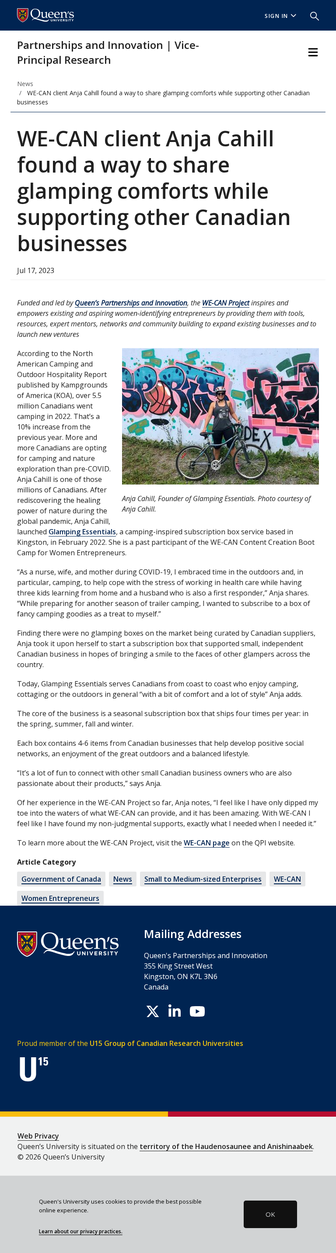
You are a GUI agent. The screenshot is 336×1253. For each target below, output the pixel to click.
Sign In (276, 16)
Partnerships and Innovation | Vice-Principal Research (108, 52)
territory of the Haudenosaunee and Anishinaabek (226, 1146)
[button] (311, 15)
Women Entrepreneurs (60, 898)
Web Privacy (38, 1136)
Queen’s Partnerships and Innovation (131, 303)
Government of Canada (61, 879)
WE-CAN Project (225, 303)
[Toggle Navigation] (313, 52)
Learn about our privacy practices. (80, 1231)
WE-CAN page (207, 843)
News (122, 879)
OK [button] (270, 1214)
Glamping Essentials (82, 532)
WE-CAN (287, 879)
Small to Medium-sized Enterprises (203, 879)
